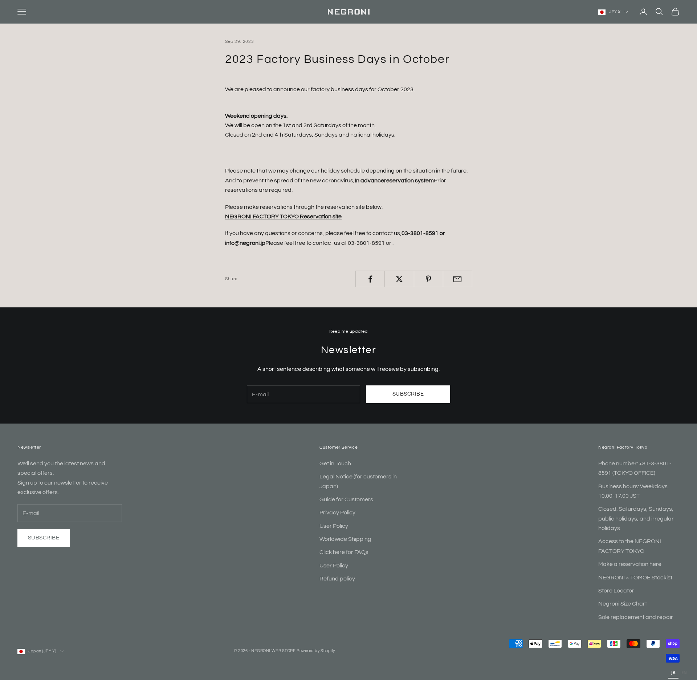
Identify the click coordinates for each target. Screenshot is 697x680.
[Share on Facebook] (370, 279)
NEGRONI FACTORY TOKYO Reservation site (283, 216)
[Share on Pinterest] (428, 279)
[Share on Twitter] (399, 279)
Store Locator (616, 591)
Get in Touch (335, 463)
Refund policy (337, 579)
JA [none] (673, 672)
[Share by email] (457, 279)
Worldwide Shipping (345, 539)
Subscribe (408, 394)
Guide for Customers (346, 499)
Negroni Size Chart (622, 604)
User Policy (333, 526)
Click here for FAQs (343, 552)
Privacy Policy (337, 512)
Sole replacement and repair (635, 617)
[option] (684, 673)
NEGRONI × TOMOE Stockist (635, 577)
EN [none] (684, 672)
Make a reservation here (629, 564)
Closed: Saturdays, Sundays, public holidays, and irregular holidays (636, 518)
